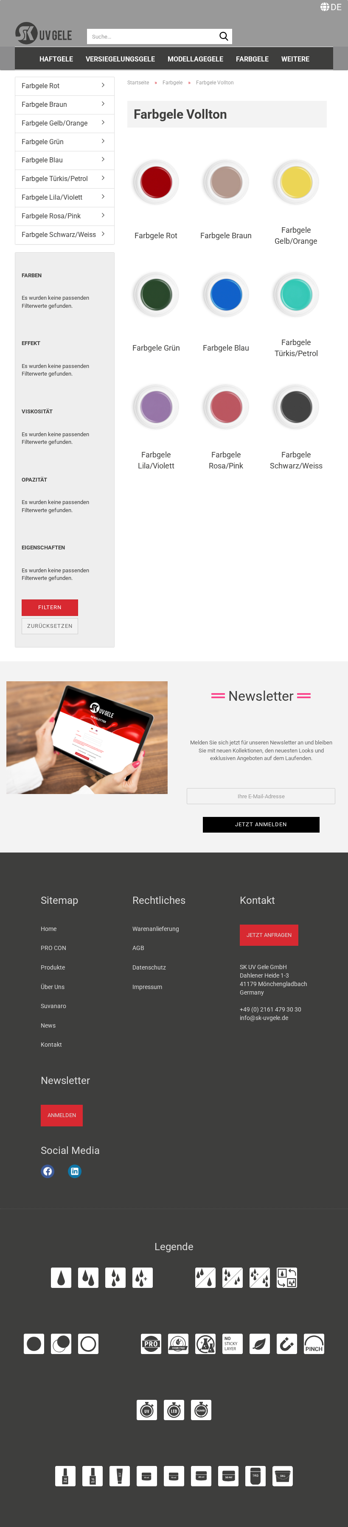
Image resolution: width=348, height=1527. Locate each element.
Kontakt (51, 1044)
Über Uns (53, 987)
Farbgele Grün (43, 142)
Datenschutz (149, 967)
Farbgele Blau (42, 160)
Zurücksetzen (50, 626)
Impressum (147, 987)
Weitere (295, 59)
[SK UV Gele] (43, 30)
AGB (138, 948)
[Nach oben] (330, 1515)
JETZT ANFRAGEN (269, 935)
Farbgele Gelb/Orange (54, 123)
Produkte (53, 967)
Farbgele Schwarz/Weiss (59, 235)
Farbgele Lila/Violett (52, 197)
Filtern (50, 607)
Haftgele (56, 59)
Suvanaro (53, 1006)
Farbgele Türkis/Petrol (55, 179)
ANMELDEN (62, 1115)
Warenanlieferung (155, 928)
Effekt (31, 343)
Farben (32, 275)
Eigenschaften (43, 547)
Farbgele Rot (40, 86)
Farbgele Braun (44, 104)
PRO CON (53, 948)
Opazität (34, 479)
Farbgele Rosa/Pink (51, 216)
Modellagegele (195, 59)
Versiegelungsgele (120, 59)
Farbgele (252, 59)
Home (48, 928)
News (48, 1025)
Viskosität (37, 411)
